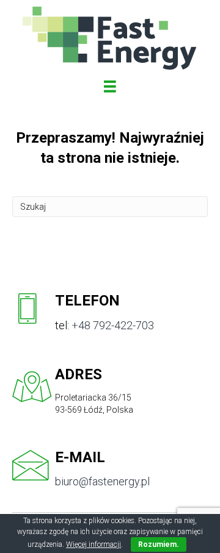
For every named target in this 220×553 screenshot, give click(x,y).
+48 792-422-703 (113, 325)
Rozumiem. (158, 544)
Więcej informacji (93, 544)
